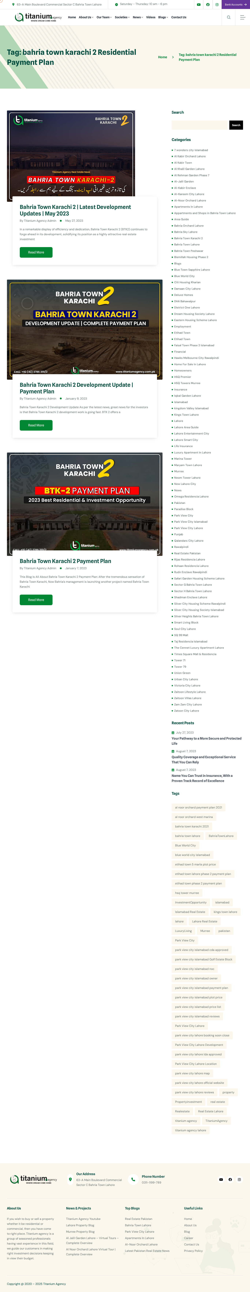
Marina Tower (183, 459)
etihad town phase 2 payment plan (198, 883)
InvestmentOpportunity (191, 902)
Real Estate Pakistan (187, 553)
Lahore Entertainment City (191, 433)
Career (188, 1238)
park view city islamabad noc (194, 969)
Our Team (103, 17)
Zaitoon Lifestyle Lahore (190, 692)
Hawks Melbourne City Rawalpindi (196, 358)
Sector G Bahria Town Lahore (193, 585)
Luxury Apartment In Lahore (192, 452)
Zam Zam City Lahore (188, 704)
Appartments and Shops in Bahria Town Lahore (205, 213)
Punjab (178, 534)
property (228, 1092)
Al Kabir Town (183, 163)
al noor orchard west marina (194, 817)
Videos (150, 17)
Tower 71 (179, 660)
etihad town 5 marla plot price (195, 864)
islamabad (222, 902)
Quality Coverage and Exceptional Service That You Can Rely (204, 759)
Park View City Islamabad (191, 522)
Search (178, 112)
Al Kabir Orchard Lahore (190, 156)
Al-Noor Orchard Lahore (190, 200)
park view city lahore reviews (194, 1092)
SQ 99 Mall (181, 635)
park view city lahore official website (199, 1083)
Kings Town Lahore (186, 415)
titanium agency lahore (190, 1130)
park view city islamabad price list (198, 1007)
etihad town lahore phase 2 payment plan (203, 874)
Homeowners (183, 370)
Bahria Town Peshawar (188, 251)
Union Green (182, 673)
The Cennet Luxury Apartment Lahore (199, 648)
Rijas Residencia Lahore (189, 559)
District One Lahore (187, 307)
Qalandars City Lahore (189, 541)
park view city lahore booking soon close (202, 1035)
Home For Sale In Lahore (190, 364)
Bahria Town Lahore (187, 244)
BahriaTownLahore (221, 836)
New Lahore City (185, 484)
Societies (121, 17)
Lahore (178, 421)
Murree (179, 471)
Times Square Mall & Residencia (195, 654)
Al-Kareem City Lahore (189, 194)
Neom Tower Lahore (187, 478)
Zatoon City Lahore (186, 711)
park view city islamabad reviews (197, 1016)
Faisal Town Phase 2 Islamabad (194, 345)
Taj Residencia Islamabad (190, 641)
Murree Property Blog (80, 1232)
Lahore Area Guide (186, 427)
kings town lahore (225, 912)
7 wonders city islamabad (191, 150)
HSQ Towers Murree (187, 383)
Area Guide (181, 219)
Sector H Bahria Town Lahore (193, 591)
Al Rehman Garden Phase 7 (191, 175)
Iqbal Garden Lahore (187, 396)
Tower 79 (180, 667)
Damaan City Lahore (187, 289)
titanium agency (186, 1121)
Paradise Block (183, 509)
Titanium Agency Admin (40, 221)
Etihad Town (182, 333)
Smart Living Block (186, 622)
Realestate (182, 1111)
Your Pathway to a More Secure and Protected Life (207, 740)
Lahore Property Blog (80, 1225)
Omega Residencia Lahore (191, 496)
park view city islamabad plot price (198, 997)
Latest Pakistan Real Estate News (147, 1251)
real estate (217, 1102)
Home (72, 17)
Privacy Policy (193, 1251)
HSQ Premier (182, 377)
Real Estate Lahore (210, 1111)
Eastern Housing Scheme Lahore (195, 320)
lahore (179, 921)
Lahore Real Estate (204, 921)
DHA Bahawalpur (185, 301)
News (137, 17)
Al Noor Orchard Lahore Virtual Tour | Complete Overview (90, 1251)
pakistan (224, 931)
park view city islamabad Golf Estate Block (203, 959)
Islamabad (181, 402)
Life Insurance (183, 446)
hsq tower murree (187, 893)
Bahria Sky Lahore (185, 232)
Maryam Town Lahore (188, 465)
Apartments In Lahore (188, 207)
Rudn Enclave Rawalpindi (190, 572)
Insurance (180, 389)
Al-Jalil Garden (184, 181)
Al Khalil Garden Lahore (189, 169)
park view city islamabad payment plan (201, 988)
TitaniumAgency (216, 1121)
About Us (85, 17)
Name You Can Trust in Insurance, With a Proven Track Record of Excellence (202, 778)
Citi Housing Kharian (187, 282)
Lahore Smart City (186, 440)
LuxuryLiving (183, 931)
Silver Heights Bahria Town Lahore (196, 616)
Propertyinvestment (188, 1102)
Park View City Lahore (188, 528)
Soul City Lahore (185, 629)
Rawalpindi (181, 547)
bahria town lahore (187, 836)
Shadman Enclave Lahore (190, 597)
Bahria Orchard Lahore (189, 226)
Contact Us (178, 17)
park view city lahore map (192, 1073)
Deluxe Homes (183, 295)
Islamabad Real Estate (190, 912)
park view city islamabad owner (196, 978)
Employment (182, 326)
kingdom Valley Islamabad (191, 408)
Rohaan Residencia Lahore (191, 566)
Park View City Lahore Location (196, 1064)
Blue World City (184, 276)
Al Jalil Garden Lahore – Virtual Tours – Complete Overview (92, 1240)
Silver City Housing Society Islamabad (199, 610)
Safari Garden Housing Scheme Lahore (199, 578)
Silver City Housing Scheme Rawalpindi (200, 604)
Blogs (162, 17)
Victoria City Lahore (187, 685)
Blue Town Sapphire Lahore (192, 270)
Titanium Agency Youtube (83, 1219)
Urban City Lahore (186, 679)
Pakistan (179, 503)
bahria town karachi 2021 (192, 826)
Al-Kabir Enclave (185, 188)
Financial (180, 352)
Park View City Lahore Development (199, 1045)
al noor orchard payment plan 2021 (198, 807)
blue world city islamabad (192, 855)
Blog (187, 1232)
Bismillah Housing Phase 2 (191, 257)
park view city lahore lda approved (198, 1054)
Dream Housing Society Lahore (194, 314)
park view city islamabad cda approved (201, 950)
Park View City (183, 515)
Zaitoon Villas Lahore (187, 698)
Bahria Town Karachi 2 (188, 238)
